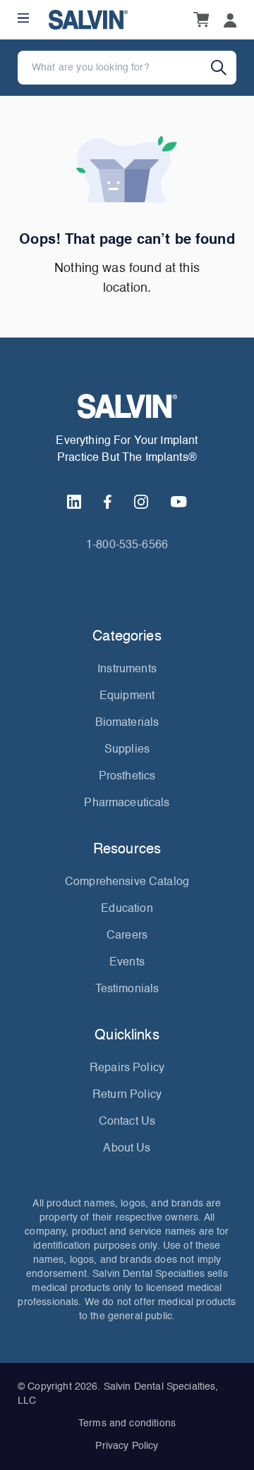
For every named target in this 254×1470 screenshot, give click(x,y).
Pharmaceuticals (126, 803)
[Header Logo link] (88, 20)
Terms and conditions (127, 1423)
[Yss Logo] (127, 406)
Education (126, 909)
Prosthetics (127, 776)
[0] (201, 19)
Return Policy (127, 1095)
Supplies (127, 749)
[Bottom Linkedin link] (74, 502)
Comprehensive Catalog (127, 882)
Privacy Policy (126, 1446)
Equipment (127, 696)
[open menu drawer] (23, 18)
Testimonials (127, 989)
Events (127, 962)
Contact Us (127, 1122)
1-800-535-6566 (127, 545)
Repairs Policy (127, 1068)
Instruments (127, 669)
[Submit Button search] (223, 67)
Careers (127, 935)
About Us (126, 1148)
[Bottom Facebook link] (107, 502)
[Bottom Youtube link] (178, 501)
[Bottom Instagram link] (141, 502)
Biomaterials (127, 723)
